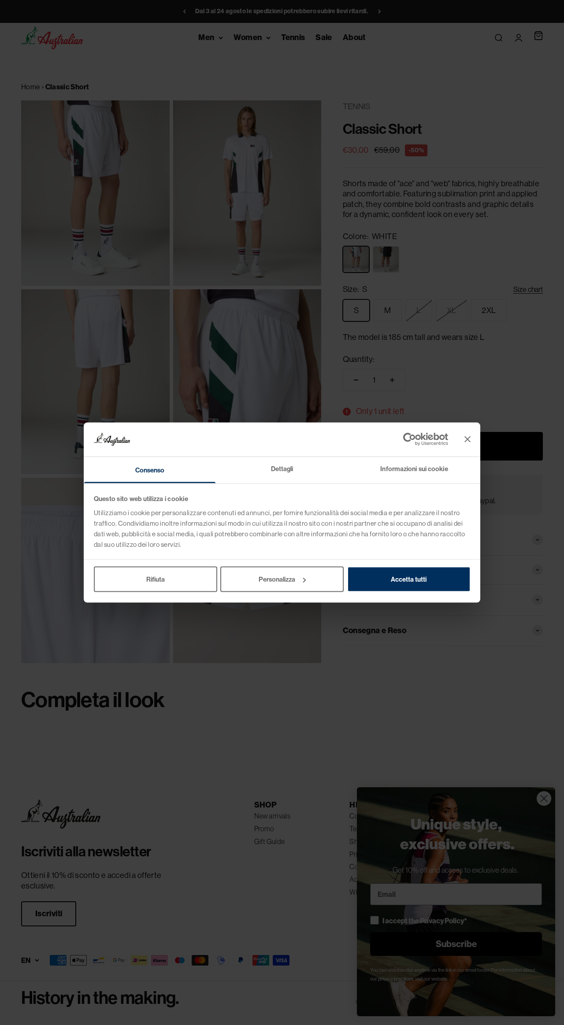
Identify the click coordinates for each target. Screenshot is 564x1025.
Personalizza (277, 579)
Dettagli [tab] (282, 468)
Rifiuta (155, 579)
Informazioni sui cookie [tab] (414, 468)
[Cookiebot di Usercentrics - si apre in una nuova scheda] (409, 439)
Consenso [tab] (150, 469)
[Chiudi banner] (467, 439)
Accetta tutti (409, 579)
